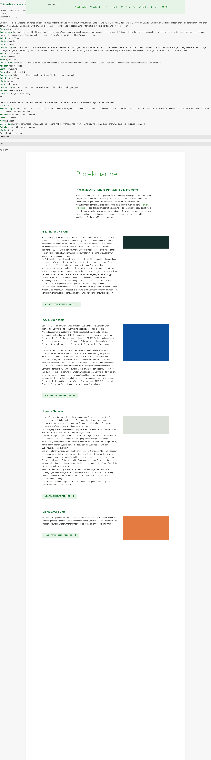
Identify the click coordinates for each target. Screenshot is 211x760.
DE (163, 7)
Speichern (6, 137)
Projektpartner (81, 7)
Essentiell (8, 17)
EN (166, 7)
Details (3, 133)
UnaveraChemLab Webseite (57, 496)
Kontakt (154, 7)
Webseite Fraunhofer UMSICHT (59, 304)
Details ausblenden (14, 133)
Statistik (3, 96)
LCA (121, 7)
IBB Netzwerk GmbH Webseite (58, 535)
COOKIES (4, 150)
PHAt (128, 7)
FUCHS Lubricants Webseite (58, 396)
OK (2, 144)
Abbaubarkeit (111, 7)
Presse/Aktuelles (140, 7)
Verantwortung (96, 7)
